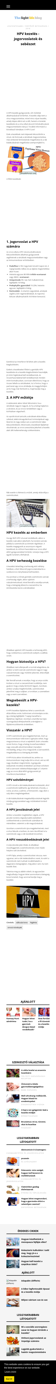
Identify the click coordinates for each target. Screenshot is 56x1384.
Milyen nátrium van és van (34, 1300)
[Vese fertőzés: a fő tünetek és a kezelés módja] (45, 1012)
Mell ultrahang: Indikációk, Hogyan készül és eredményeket (34, 1098)
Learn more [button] (10, 1371)
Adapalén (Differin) (30, 1280)
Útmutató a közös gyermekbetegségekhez (32, 1085)
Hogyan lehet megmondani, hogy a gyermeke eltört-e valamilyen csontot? (34, 1201)
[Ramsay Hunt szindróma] (13, 1012)
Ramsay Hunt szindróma (12, 1020)
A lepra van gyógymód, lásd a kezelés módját (34, 1111)
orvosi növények (15, 927)
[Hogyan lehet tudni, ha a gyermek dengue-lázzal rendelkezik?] (29, 1012)
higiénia (33, 922)
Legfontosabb (15, 26)
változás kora (21, 922)
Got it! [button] (9, 1379)
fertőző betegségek (36, 26)
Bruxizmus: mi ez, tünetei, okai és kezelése (33, 1123)
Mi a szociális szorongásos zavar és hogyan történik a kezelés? (34, 1329)
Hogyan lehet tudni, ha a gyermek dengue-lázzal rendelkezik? (28, 1024)
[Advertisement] (28, 75)
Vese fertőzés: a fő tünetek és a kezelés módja (44, 1022)
